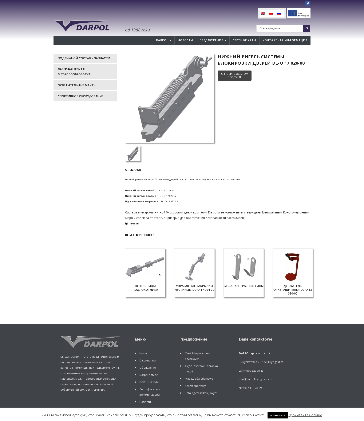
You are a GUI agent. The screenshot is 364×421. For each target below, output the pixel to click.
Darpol (162, 40)
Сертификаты (244, 40)
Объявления (148, 367)
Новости (185, 40)
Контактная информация (285, 40)
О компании (147, 360)
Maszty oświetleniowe (199, 378)
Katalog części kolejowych (201, 393)
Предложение (211, 40)
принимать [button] (277, 415)
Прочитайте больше (305, 415)
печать (133, 223)
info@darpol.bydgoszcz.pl (255, 379)
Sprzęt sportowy (195, 386)
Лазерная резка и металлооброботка (74, 71)
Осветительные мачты (77, 85)
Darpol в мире (148, 375)
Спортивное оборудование (80, 96)
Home (143, 353)
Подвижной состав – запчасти (84, 58)
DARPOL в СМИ (149, 382)
